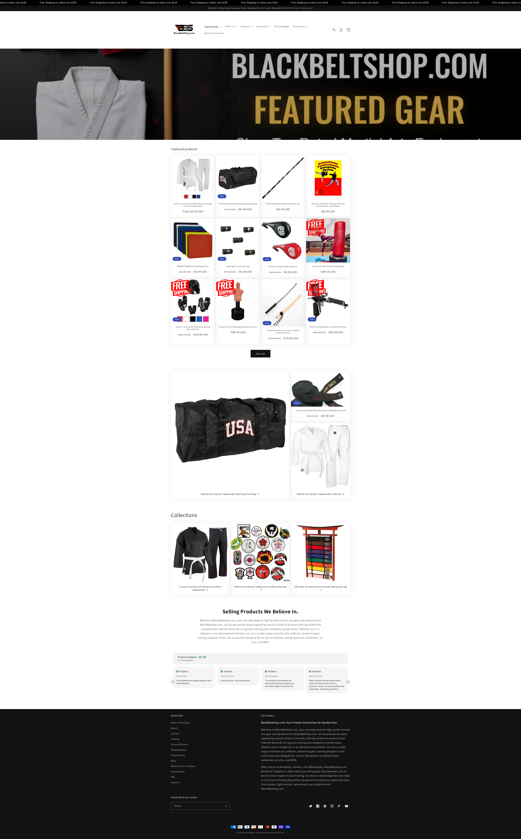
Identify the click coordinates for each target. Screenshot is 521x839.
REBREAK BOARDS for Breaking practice (193, 266)
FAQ (173, 776)
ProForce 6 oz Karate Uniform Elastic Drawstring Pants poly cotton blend (193, 205)
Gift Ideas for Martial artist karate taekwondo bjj (320, 586)
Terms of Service (179, 744)
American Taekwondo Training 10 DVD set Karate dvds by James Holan (328, 205)
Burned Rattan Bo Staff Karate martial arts (283, 204)
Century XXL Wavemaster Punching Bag (328, 266)
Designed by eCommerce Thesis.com (270, 833)
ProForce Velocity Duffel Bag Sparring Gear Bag (238, 204)
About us (175, 782)
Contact (175, 733)
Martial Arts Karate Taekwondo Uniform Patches (260, 586)
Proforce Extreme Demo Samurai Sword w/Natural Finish (283, 331)
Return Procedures (180, 722)
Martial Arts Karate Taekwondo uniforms (319, 494)
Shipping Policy (179, 749)
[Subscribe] (225, 806)
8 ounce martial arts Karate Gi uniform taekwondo (200, 588)
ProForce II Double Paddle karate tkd (283, 267)
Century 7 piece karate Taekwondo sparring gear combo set (193, 328)
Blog (173, 760)
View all (260, 353)
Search (174, 728)
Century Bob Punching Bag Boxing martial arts (238, 327)
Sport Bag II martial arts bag (237, 266)
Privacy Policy (178, 755)
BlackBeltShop (248, 833)
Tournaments (178, 771)
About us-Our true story (183, 766)
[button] (213, 26)
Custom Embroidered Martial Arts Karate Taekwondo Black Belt (320, 410)
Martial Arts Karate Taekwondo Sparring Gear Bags (228, 494)
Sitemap (175, 738)
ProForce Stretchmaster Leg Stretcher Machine (328, 327)
